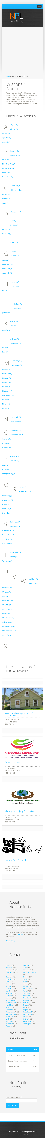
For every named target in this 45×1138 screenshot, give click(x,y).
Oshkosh (6, 448)
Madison (17, 361)
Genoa (14, 251)
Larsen (5, 348)
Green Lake (7, 269)
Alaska (8, 965)
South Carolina (11, 1014)
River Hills (6, 513)
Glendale (15, 256)
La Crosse (14, 339)
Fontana (14, 242)
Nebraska (26, 1000)
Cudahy (6, 199)
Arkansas (9, 967)
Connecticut (10, 972)
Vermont (9, 1021)
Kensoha (6, 330)
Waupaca (6, 592)
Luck (4, 352)
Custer (5, 203)
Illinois (8, 984)
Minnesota (26, 993)
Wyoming (9, 1026)
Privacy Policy (10, 941)
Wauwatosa (7, 600)
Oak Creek (15, 430)
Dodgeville (16, 212)
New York (9, 1007)
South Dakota (27, 1014)
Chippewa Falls (16, 190)
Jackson (18, 304)
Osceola (6, 443)
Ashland (6, 142)
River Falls (6, 509)
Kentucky (26, 986)
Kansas (8, 986)
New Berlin (16, 417)
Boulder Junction (9, 168)
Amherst (6, 133)
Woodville (6, 635)
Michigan (9, 993)
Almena (14, 129)
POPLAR (6, 465)
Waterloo (33, 583)
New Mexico (10, 1005)
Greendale (7, 273)
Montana (9, 998)
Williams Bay (7, 622)
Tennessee (9, 1017)
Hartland (15, 282)
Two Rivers (7, 561)
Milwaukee (7, 395)
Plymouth (14, 461)
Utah (7, 1019)
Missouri (9, 996)
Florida (25, 977)
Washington (27, 1021)
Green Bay (7, 264)
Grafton (6, 260)
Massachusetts (28, 988)
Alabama (26, 965)
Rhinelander (7, 500)
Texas (25, 1017)
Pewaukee (14, 456)
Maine (25, 991)
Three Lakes (15, 552)
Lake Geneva (15, 343)
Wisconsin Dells (8, 626)
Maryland (9, 991)
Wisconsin (9, 1024)
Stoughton (7, 539)
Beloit (5, 160)
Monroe (6, 400)
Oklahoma (9, 1010)
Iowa (7, 982)
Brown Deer (7, 177)
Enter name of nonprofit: (14, 1097)
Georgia (9, 979)
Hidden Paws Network (15, 860)
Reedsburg (7, 496)
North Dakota (10, 1000)
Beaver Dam (15, 155)
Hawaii (25, 979)
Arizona (25, 967)
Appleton (6, 138)
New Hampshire (11, 1002)
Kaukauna (14, 321)
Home (8, 76)
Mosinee (6, 404)
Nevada (25, 1005)
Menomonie (7, 382)
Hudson (6, 290)
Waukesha (6, 588)
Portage (6, 469)
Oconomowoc (17, 435)
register (20, 934)
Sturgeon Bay (8, 543)
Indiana (25, 984)
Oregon (25, 1010)
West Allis (6, 605)
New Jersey (26, 1002)
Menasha (6, 378)
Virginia (25, 1019)
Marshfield (7, 374)
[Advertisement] (22, 51)
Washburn (33, 579)
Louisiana (9, 988)
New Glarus (16, 421)
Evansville (6, 234)
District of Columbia (29, 972)
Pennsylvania (10, 1012)
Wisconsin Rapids (9, 631)
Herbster (15, 286)
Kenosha (14, 326)
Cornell (5, 194)
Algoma (14, 125)
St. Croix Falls (8, 530)
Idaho (25, 982)
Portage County (8, 474)
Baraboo (14, 151)
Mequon (6, 387)
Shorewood (15, 526)
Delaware (9, 977)
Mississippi (26, 996)
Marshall (6, 369)
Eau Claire (14, 225)
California (9, 970)
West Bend (7, 609)
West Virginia (27, 1024)
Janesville (18, 308)
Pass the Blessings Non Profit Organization (19, 714)
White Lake (7, 613)
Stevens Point (8, 535)
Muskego (6, 408)
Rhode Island (27, 1012)
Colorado (26, 970)
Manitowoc (17, 365)
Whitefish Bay (8, 618)
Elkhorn (5, 229)
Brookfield (7, 172)
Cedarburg (15, 186)
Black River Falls (8, 164)
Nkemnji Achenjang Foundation (20, 811)
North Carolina (28, 998)
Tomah (13, 557)
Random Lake (25, 491)
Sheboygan (15, 522)
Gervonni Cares (12, 762)
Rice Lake (6, 504)
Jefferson (6, 313)
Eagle (13, 221)
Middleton (7, 391)
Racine (22, 487)
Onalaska (6, 439)
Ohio (24, 1007)
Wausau (6, 596)
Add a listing (25, 1134)
